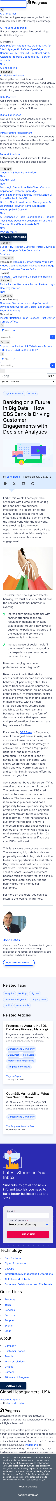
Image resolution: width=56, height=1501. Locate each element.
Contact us (13, 1385)
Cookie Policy (25, 1474)
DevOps (4, 202)
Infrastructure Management (16, 132)
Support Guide (17, 250)
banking (22, 993)
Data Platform (8, 45)
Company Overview (11, 303)
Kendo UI (46, 194)
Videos (4, 265)
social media (22, 1005)
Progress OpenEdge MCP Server (31, 56)
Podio (15, 198)
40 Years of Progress (17, 1377)
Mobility (32, 393)
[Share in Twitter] (14, 483)
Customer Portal (33, 246)
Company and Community (21, 1049)
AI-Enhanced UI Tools (12, 216)
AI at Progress (8, 13)
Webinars (47, 261)
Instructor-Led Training (13, 276)
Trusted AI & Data (10, 172)
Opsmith (5, 62)
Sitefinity (27, 194)
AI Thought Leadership (13, 27)
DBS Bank (26, 732)
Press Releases (30, 317)
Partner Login (47, 284)
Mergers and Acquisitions (21, 1060)
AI (2, 9)
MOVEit (23, 198)
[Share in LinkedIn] (23, 483)
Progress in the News (19, 1066)
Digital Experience (10, 114)
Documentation (18, 265)
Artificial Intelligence (12, 75)
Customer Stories (19, 269)
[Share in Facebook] (5, 483)
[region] (28, 1477)
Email (10, 1211)
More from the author (18, 962)
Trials (8, 1304)
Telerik (37, 194)
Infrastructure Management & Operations (29, 1273)
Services (5, 254)
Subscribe (28, 1234)
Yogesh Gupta (13, 1076)
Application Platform (12, 191)
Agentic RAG (24, 45)
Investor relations (15, 1361)
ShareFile (5, 198)
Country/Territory (16, 1220)
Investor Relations (10, 317)
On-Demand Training (40, 276)
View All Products (13, 237)
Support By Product (11, 246)
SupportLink (7, 346)
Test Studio (6, 220)
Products (6, 168)
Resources (7, 258)
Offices (14, 321)
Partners (6, 280)
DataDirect (33, 187)
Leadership (30, 303)
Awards (9, 1356)
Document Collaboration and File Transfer (29, 1284)
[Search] (2, 325)
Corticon (45, 187)
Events (4, 269)
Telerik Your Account (41, 346)
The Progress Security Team (20, 1126)
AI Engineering (8, 67)
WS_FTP (14, 231)
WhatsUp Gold (8, 209)
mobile (8, 1005)
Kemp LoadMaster (35, 205)
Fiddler (50, 216)
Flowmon (19, 205)
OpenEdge (30, 191)
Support (6, 242)
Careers (4, 321)
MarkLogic (6, 187)
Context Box (27, 53)
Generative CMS (9, 53)
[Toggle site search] (2, 354)
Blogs (51, 265)
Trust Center (47, 317)
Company (6, 295)
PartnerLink (21, 346)
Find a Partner (8, 284)
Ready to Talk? (29, 349)
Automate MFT (19, 226)
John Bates (13, 476)
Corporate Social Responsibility (34, 306)
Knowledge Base (37, 265)
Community (33, 250)
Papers (37, 261)
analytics (9, 993)
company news (38, 999)
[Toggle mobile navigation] (2, 371)
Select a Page (10, 381)
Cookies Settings (28, 1495)
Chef (13, 202)
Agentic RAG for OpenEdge (27, 49)
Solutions (6, 71)
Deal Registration (10, 289)
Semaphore (19, 187)
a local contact (17, 1403)
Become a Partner (27, 284)
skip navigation (13, 4)
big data (35, 993)
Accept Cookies (28, 1486)
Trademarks (31, 1444)
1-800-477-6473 (10, 349)
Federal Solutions (10, 154)
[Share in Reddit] (33, 483)
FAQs (33, 269)
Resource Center (23, 261)
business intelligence (15, 999)
